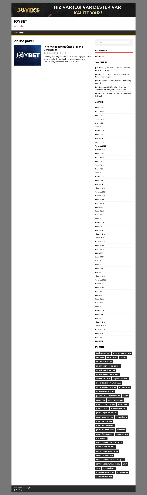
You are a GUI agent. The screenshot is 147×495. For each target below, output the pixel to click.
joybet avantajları (115, 400)
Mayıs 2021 (99, 333)
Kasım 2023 (99, 222)
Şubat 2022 (99, 299)
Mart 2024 (99, 207)
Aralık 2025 (99, 127)
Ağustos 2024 (100, 188)
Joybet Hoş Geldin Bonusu (106, 413)
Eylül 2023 (99, 230)
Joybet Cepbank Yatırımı (105, 404)
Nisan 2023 (99, 249)
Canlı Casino (112, 357)
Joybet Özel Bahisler (104, 434)
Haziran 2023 (100, 242)
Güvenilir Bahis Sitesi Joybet (107, 374)
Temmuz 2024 (100, 192)
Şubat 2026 (99, 119)
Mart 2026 (99, 115)
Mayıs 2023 (99, 245)
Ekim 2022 (99, 268)
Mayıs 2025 (99, 154)
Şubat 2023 (99, 257)
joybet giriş (122, 404)
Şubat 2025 (99, 165)
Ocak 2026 (99, 123)
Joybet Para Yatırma (104, 421)
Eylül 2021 (99, 318)
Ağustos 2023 (100, 234)
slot (98, 468)
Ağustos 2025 (100, 142)
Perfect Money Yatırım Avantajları (110, 460)
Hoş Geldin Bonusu (120, 379)
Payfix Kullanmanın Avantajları (109, 443)
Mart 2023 (99, 253)
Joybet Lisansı (121, 417)
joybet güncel (102, 409)
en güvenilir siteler (104, 362)
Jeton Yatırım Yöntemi (105, 392)
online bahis (101, 438)
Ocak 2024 (99, 215)
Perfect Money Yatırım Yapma (108, 464)
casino (123, 357)
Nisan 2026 (99, 111)
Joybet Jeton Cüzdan (104, 417)
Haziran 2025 (100, 150)
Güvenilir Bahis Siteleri (105, 370)
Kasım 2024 (99, 176)
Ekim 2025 (99, 134)
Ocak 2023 (99, 261)
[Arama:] (114, 43)
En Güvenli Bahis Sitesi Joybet (107, 366)
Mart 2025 (99, 161)
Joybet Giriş (19, 33)
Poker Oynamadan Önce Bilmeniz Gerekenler (63, 48)
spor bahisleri (108, 468)
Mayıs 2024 (99, 199)
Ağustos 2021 (100, 322)
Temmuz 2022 (100, 280)
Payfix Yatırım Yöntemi (105, 447)
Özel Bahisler (122, 472)
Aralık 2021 (99, 306)
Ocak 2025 (99, 169)
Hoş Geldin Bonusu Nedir (106, 387)
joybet (125, 396)
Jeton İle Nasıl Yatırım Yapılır (108, 396)
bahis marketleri (103, 353)
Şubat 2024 (99, 211)
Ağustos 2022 (100, 276)
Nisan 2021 (99, 337)
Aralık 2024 (99, 173)
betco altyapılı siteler (122, 353)
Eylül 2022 (99, 272)
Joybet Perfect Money (105, 430)
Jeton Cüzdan (124, 387)
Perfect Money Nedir (104, 455)
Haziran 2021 (100, 330)
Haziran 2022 (100, 284)
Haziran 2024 (100, 196)
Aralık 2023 (99, 218)
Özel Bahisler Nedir (104, 477)
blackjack (100, 357)
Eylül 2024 (99, 184)
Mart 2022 (99, 295)
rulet (125, 464)
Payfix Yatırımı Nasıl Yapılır (107, 451)
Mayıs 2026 (99, 108)
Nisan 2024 (99, 203)
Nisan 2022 (99, 291)
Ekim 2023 (99, 226)
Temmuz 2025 (100, 146)
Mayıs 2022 (99, 287)
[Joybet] (73, 15)
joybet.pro (100, 400)
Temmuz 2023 (100, 238)
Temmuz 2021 (100, 326)
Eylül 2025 (99, 138)
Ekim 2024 (99, 180)
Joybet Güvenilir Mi (118, 409)
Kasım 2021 (99, 310)
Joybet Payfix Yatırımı (104, 426)
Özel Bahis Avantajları (105, 472)
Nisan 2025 (99, 157)
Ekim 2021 (99, 314)
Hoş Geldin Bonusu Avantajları (108, 383)
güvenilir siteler (103, 379)
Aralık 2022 (99, 264)
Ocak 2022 (99, 303)
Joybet (29, 488)
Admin (61, 53)
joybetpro (121, 430)
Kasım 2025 (99, 130)
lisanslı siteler (122, 434)
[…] (81, 62)
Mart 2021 (99, 341)
